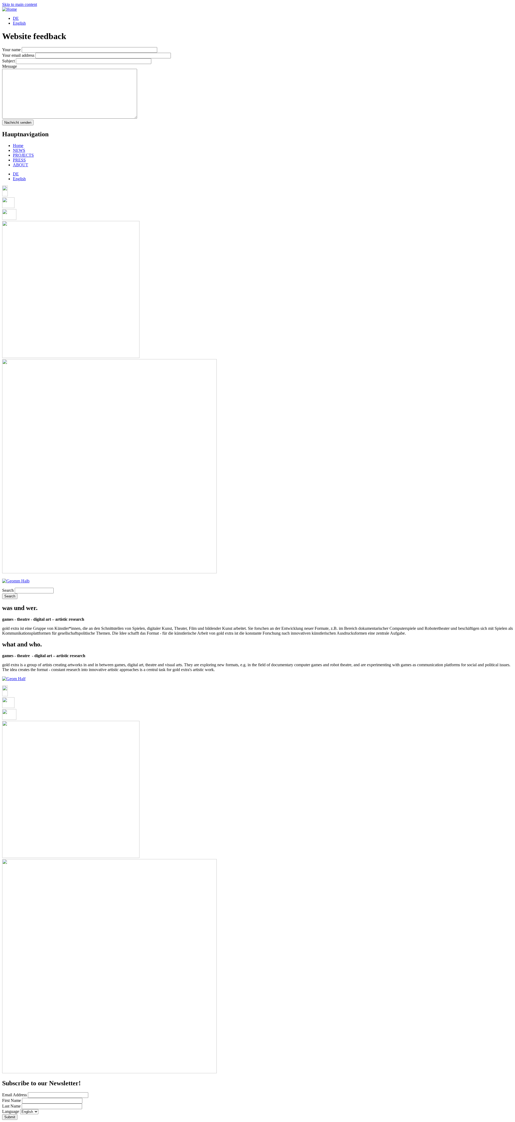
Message (9, 66)
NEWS (19, 150)
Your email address (18, 55)
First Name (11, 1100)
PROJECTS (23, 155)
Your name (11, 49)
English (19, 23)
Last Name (11, 1106)
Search (8, 590)
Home (18, 145)
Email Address (14, 1095)
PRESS (19, 160)
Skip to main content (19, 4)
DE (16, 18)
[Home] (9, 9)
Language (10, 1111)
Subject (8, 61)
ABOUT (20, 165)
